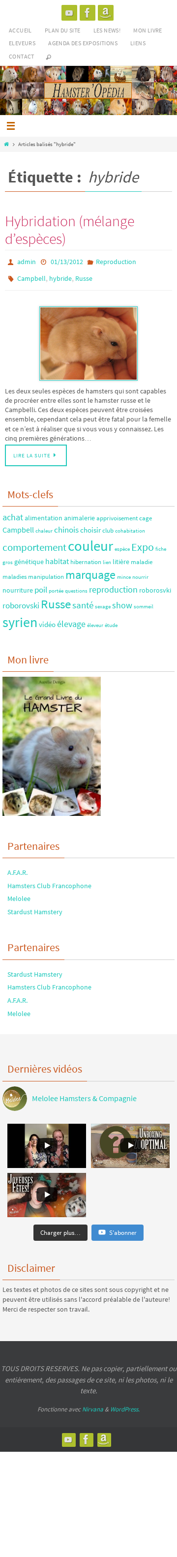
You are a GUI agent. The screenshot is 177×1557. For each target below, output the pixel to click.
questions (76, 586)
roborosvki (155, 585)
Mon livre (147, 30)
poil (40, 585)
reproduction (113, 585)
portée (56, 586)
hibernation (85, 557)
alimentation (43, 513)
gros (7, 558)
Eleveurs (22, 43)
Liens (138, 43)
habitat (57, 557)
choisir (90, 525)
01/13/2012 (67, 261)
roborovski (20, 601)
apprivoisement (117, 513)
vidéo (47, 620)
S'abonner (123, 1228)
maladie (141, 557)
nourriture (17, 585)
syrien (19, 618)
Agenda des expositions (83, 43)
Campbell (31, 275)
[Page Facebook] (87, 13)
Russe (83, 275)
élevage (71, 619)
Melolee (18, 894)
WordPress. (125, 1405)
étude (111, 621)
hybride (60, 275)
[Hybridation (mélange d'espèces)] (88, 339)
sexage (103, 602)
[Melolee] (69, 13)
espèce (122, 544)
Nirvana (92, 1405)
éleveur (95, 621)
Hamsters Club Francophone (49, 880)
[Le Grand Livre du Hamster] (106, 13)
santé (82, 600)
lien (107, 558)
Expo (142, 542)
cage (145, 513)
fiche (160, 544)
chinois (66, 525)
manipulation (46, 572)
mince (124, 572)
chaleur (44, 526)
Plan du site (63, 30)
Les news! (107, 30)
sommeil (143, 602)
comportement (34, 542)
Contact (21, 56)
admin (26, 261)
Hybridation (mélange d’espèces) (69, 229)
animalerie (79, 513)
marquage (90, 570)
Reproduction (116, 261)
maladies (14, 572)
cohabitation (130, 526)
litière (121, 557)
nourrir (140, 572)
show (122, 600)
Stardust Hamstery (34, 907)
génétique (29, 557)
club (108, 526)
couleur (90, 541)
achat (12, 512)
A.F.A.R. (17, 868)
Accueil (20, 30)
